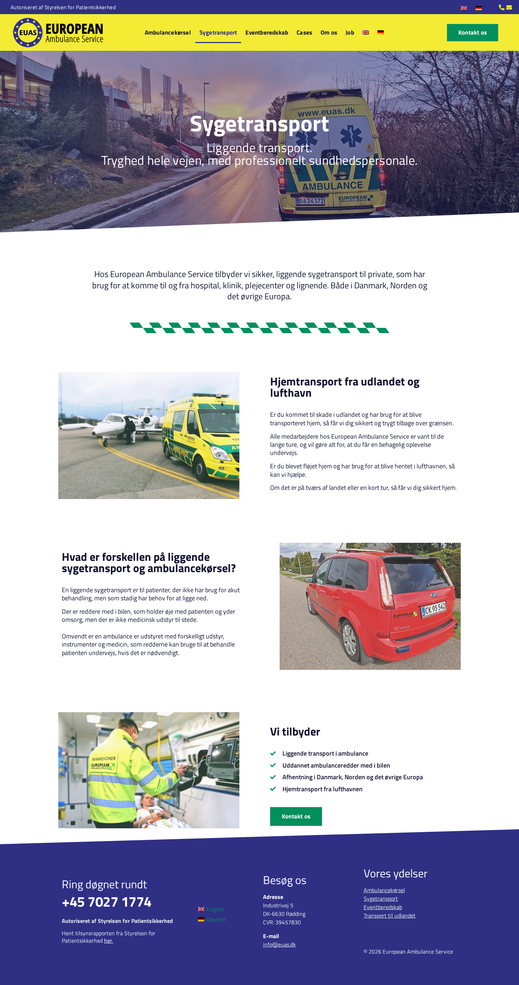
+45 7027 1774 (106, 901)
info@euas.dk (279, 944)
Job (350, 32)
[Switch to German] (478, 7)
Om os (329, 32)
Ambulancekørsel (168, 32)
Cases (304, 32)
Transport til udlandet (390, 915)
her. (108, 940)
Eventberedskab (266, 32)
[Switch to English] (464, 7)
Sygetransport (218, 32)
